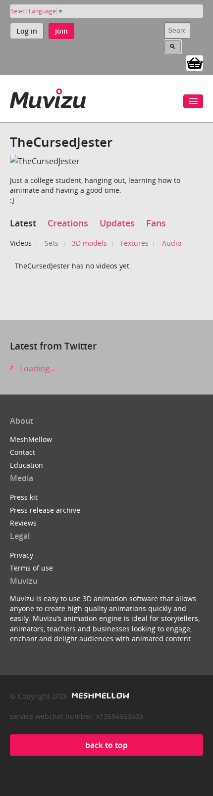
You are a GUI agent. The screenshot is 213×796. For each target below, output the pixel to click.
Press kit (24, 497)
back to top (106, 745)
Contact (22, 452)
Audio (171, 243)
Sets (51, 243)
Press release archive (45, 510)
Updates (117, 223)
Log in (26, 31)
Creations (68, 223)
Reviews (23, 523)
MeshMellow (31, 439)
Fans (156, 223)
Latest (23, 223)
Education (26, 465)
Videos (21, 243)
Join (61, 31)
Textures (134, 243)
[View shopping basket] (194, 62)
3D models (89, 243)
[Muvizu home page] (48, 96)
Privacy (21, 555)
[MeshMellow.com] (99, 696)
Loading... (36, 368)
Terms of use (31, 568)
